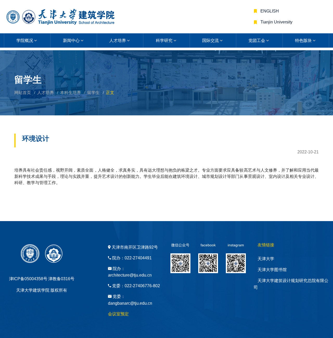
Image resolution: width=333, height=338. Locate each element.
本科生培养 (70, 92)
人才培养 (117, 40)
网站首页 (22, 92)
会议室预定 (118, 314)
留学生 (93, 92)
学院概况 (24, 40)
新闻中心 (71, 40)
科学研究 (164, 40)
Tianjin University (275, 22)
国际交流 (210, 40)
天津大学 (266, 258)
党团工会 (256, 40)
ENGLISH (269, 11)
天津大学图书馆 (272, 269)
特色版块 (303, 40)
